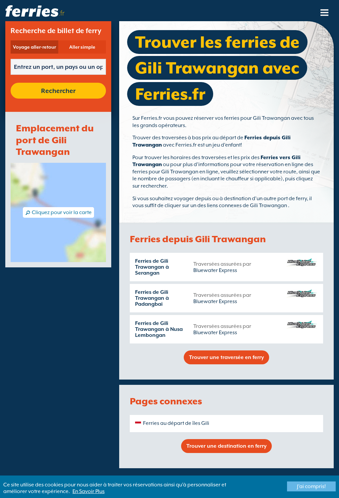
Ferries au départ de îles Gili (176, 423)
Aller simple (82, 47)
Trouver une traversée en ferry (226, 357)
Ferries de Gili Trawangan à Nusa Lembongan (159, 329)
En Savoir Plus (89, 491)
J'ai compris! (311, 486)
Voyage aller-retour (34, 47)
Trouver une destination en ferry (226, 446)
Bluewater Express (215, 270)
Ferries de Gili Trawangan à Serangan (152, 267)
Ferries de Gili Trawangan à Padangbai (152, 298)
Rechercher (58, 90)
